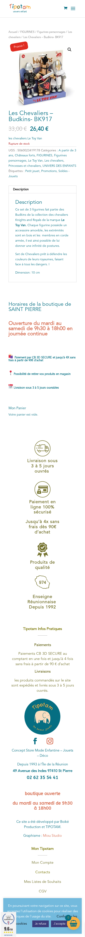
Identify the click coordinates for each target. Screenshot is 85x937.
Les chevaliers (53, 160)
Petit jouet (32, 171)
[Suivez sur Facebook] (35, 741)
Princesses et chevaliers (24, 165)
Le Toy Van (35, 160)
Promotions (49, 171)
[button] (69, 49)
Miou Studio (52, 836)
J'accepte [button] (59, 923)
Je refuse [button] (40, 923)
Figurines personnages (51, 32)
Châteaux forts (25, 155)
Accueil (12, 32)
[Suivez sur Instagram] (49, 741)
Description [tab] (21, 189)
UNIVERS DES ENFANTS (59, 165)
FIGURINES (27, 32)
